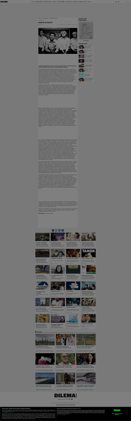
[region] (65, 414)
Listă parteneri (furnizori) (61, 414)
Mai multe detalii (11, 412)
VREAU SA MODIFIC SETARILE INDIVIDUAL (117, 414)
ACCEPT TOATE (117, 410)
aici (23, 416)
